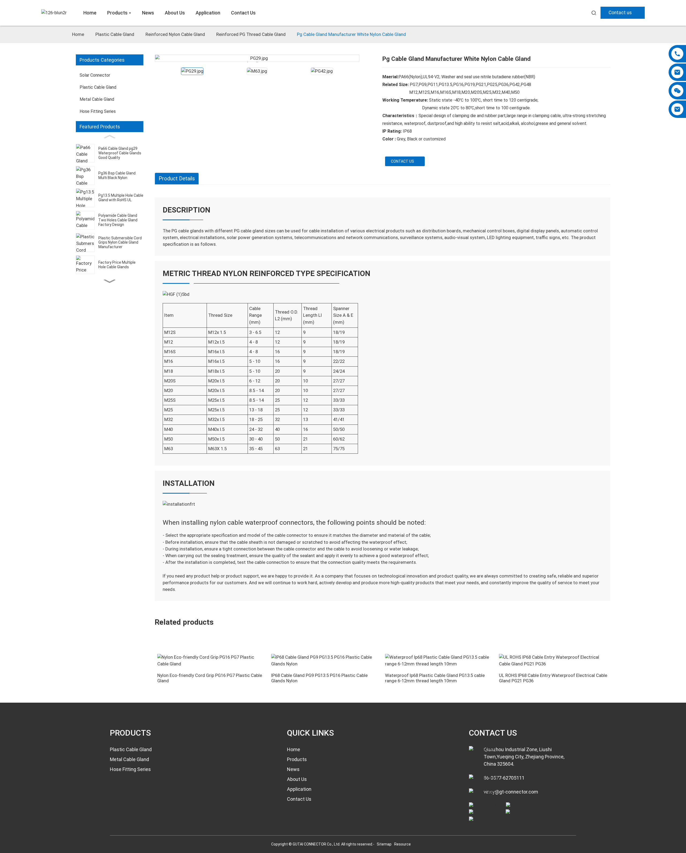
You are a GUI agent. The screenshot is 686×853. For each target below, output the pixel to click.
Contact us (620, 12)
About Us (297, 779)
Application (299, 789)
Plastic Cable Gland (114, 34)
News (293, 769)
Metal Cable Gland (129, 759)
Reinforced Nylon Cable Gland (175, 34)
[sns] (483, 805)
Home (78, 34)
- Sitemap (382, 844)
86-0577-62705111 (504, 778)
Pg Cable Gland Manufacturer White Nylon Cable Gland (351, 34)
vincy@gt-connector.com (511, 792)
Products (297, 759)
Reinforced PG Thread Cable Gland (251, 34)
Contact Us (299, 799)
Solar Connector (95, 75)
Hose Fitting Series (130, 769)
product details (177, 179)
